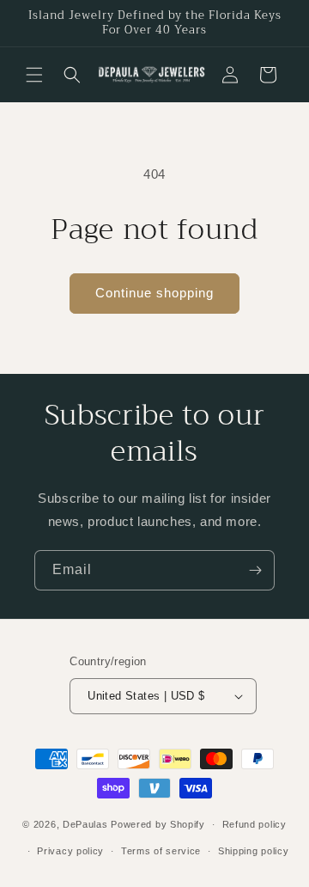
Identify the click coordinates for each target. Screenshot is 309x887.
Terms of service (161, 851)
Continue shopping (154, 292)
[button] (34, 75)
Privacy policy (70, 851)
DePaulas (85, 824)
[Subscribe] (255, 570)
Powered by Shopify (158, 824)
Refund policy (254, 824)
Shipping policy (253, 851)
